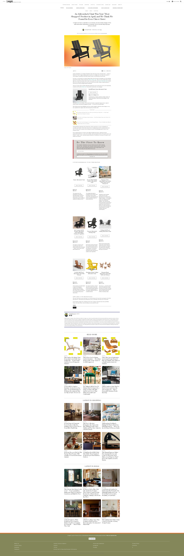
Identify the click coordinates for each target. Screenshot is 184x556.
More (119, 4)
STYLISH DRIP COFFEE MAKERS (93, 7)
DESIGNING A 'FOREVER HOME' (118, 7)
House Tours (74, 4)
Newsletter (109, 70)
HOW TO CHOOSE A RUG (105, 7)
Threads (95, 547)
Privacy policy (135, 543)
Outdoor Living (100, 4)
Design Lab (107, 4)
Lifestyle (93, 4)
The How (81, 4)
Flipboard (16, 549)
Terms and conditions (98, 543)
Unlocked (114, 4)
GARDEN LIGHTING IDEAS (80, 7)
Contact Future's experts (60, 543)
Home (86, 10)
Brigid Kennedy (88, 29)
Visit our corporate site (111, 535)
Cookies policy (18, 545)
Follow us (104, 70)
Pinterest (134, 545)
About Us (16, 543)
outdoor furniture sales (92, 79)
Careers (56, 545)
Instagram (95, 545)
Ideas (91, 10)
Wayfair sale (84, 86)
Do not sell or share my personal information (65, 549)
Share (75, 70)
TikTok (55, 547)
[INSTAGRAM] (70, 315)
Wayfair (74, 307)
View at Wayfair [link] (93, 92)
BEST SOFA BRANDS (69, 7)
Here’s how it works (104, 33)
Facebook (16, 547)
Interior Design (66, 4)
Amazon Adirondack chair (103, 80)
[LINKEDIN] (71, 315)
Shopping (87, 4)
